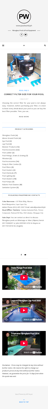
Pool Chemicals (8, 173)
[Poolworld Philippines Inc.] (24, 17)
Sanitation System (9, 187)
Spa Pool (5, 141)
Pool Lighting (7, 176)
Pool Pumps (6, 181)
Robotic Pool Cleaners (10, 184)
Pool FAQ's (24, 90)
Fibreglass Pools (8, 135)
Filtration (5, 158)
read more (24, 117)
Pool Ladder (7, 152)
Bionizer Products (9, 147)
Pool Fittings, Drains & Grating (13, 155)
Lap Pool (5, 144)
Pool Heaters (7, 170)
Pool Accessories (8, 150)
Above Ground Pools (10, 138)
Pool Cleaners (7, 179)
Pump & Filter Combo (10, 164)
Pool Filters (6, 167)
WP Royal (29, 394)
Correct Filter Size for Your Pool (24, 94)
